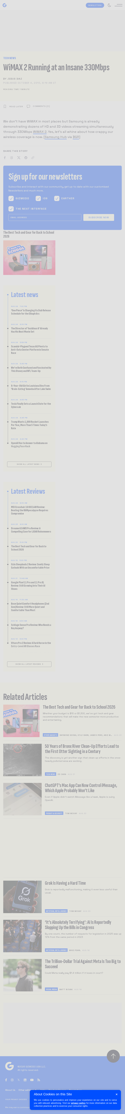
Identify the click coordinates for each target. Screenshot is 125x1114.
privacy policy (78, 1103)
